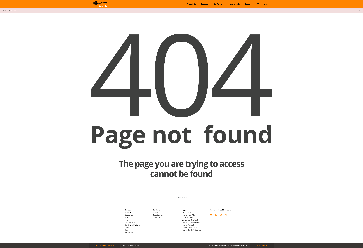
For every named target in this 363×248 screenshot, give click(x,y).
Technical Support (188, 218)
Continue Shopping (181, 197)
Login (266, 4)
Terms (137, 245)
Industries (156, 218)
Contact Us (129, 215)
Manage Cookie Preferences (191, 230)
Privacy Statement (127, 245)
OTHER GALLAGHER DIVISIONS (103, 245)
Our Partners (218, 4)
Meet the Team (130, 223)
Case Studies (157, 215)
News (127, 218)
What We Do (191, 4)
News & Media (234, 4)
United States (260, 245)
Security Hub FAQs (188, 215)
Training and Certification (190, 220)
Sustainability (129, 233)
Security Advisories (188, 225)
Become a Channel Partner (191, 223)
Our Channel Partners (132, 225)
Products (204, 4)
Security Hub (186, 213)
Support (248, 4)
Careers (127, 228)
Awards (127, 220)
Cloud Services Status (189, 228)
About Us (128, 213)
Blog (126, 230)
